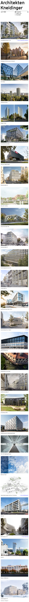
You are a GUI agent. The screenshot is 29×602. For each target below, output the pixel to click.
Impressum (2, 600)
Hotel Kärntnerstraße (5, 143)
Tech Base (3, 81)
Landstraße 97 (4, 288)
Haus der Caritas (4, 205)
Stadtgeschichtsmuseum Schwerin (8, 61)
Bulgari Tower (3, 123)
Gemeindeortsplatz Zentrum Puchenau (9, 495)
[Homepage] (14, 5)
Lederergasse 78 (4, 598)
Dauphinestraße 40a (5, 226)
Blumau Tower (4, 474)
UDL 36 (2, 516)
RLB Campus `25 (4, 536)
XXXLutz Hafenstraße (5, 164)
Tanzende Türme (4, 102)
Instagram (6, 600)
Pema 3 (2, 557)
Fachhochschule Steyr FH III (6, 309)
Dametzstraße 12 (4, 247)
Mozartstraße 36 (4, 185)
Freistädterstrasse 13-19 (6, 40)
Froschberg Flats (4, 412)
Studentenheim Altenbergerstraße (8, 433)
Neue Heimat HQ (4, 350)
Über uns (18, 13)
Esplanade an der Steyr (5, 371)
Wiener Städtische (4, 578)
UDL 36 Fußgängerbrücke (6, 454)
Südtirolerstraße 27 (5, 391)
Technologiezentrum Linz (6, 267)
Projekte (18, 12)
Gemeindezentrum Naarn (6, 329)
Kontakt (18, 15)
